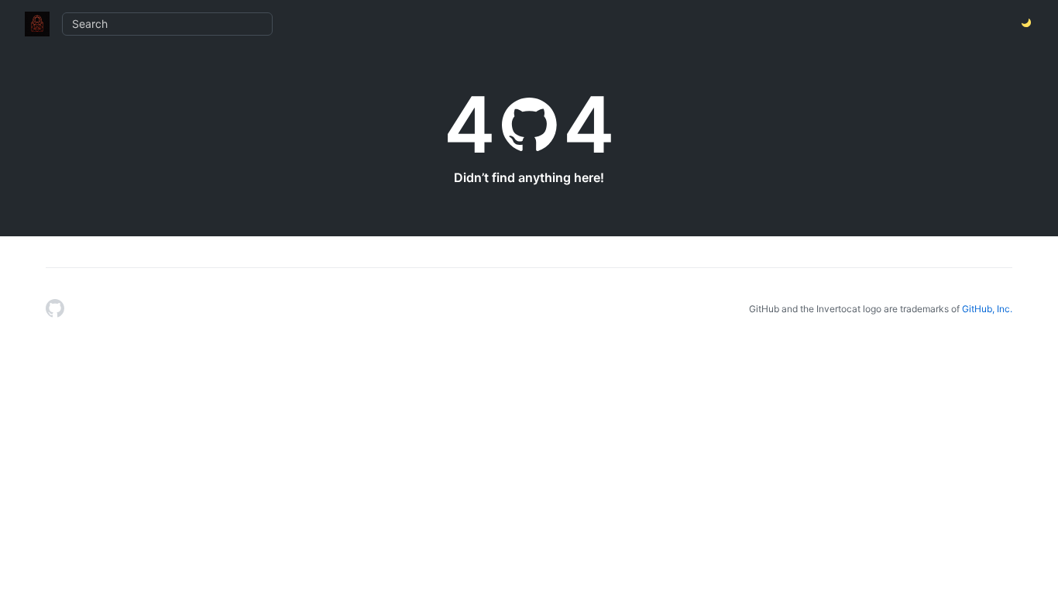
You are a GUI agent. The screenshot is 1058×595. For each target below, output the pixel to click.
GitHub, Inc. (987, 309)
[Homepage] (55, 309)
